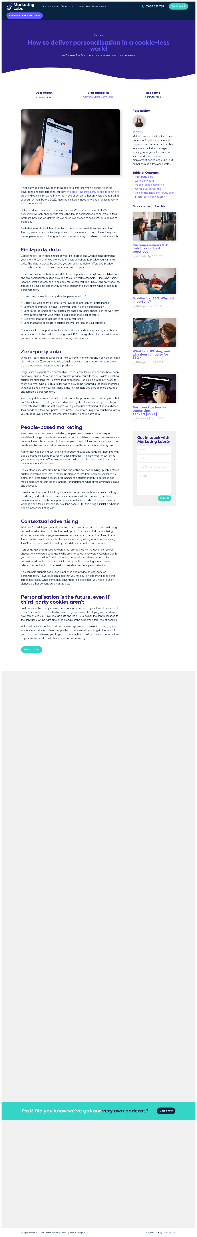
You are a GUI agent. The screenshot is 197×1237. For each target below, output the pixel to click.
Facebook (157, 1146)
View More (98, 1083)
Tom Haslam (142, 418)
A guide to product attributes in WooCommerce (98, 930)
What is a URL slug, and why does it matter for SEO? (151, 354)
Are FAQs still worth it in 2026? (98, 804)
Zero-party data (144, 180)
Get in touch (178, 6)
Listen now (166, 1110)
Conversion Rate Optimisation (79, 55)
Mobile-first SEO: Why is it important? (153, 300)
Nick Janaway (92, 1061)
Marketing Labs (169, 1232)
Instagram (157, 1151)
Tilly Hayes (141, 306)
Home (61, 55)
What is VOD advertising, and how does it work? (98, 1056)
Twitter (155, 1157)
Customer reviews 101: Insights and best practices (150, 248)
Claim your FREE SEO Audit (24, 15)
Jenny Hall (92, 809)
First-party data (144, 176)
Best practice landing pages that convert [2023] (150, 410)
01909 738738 (126, 1171)
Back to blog (32, 649)
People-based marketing (149, 184)
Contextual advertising (148, 188)
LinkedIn (156, 1162)
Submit (164, 498)
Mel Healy (138, 131)
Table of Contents (146, 173)
